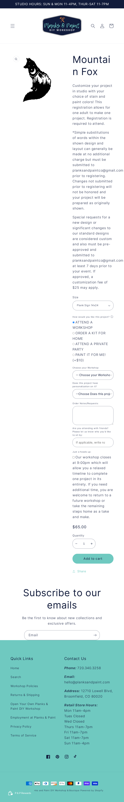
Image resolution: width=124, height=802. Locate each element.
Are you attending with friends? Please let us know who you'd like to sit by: (91, 431)
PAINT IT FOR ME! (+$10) (89, 357)
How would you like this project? (91, 317)
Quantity (78, 535)
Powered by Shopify (91, 790)
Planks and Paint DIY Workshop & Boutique (55, 790)
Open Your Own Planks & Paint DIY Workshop (29, 706)
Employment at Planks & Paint (33, 717)
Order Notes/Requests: (85, 403)
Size (75, 297)
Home (14, 668)
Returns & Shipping (25, 695)
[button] (12, 26)
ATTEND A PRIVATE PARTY (90, 346)
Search (15, 677)
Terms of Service (23, 735)
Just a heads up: (81, 451)
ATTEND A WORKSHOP (82, 325)
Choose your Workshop (85, 367)
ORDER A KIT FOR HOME (89, 336)
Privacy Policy (20, 726)
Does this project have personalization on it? (85, 385)
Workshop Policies (24, 686)
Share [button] (81, 571)
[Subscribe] (95, 635)
